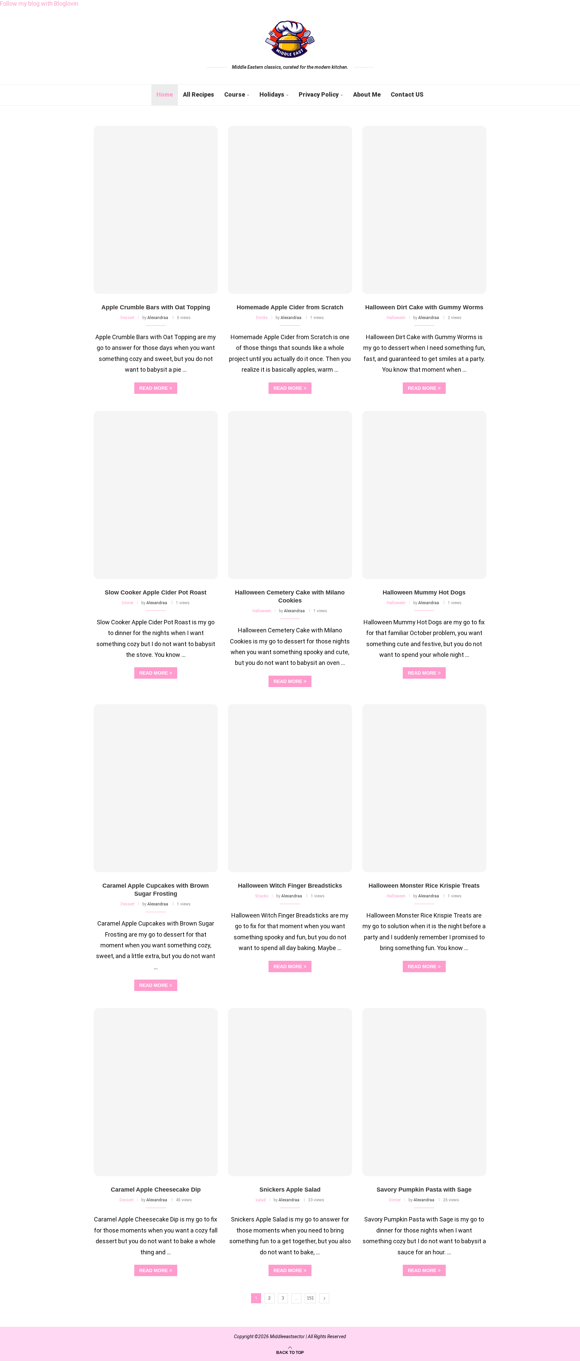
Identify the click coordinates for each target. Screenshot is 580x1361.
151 (310, 1298)
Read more (153, 388)
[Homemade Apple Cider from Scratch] (290, 210)
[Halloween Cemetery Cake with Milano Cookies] (290, 495)
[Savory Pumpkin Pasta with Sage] (424, 1092)
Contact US (407, 94)
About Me (367, 94)
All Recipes (198, 94)
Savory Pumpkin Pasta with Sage (424, 1189)
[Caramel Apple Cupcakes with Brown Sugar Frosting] (156, 788)
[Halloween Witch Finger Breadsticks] (290, 788)
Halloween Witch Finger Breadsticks (290, 885)
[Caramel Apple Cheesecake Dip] (156, 1092)
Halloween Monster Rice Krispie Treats (424, 885)
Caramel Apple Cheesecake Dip (156, 1189)
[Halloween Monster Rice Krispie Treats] (424, 788)
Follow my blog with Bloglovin (39, 3)
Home (164, 94)
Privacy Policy (319, 94)
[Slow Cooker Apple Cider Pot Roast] (156, 495)
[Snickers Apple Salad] (290, 1092)
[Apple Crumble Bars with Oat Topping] (156, 210)
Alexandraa (157, 317)
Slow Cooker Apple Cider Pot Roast (155, 592)
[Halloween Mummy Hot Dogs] (424, 495)
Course (234, 94)
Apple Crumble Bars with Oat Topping (155, 307)
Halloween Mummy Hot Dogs (424, 592)
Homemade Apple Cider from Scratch (290, 307)
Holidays (271, 94)
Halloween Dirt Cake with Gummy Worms (424, 307)
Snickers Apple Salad (290, 1189)
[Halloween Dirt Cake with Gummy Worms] (424, 210)
